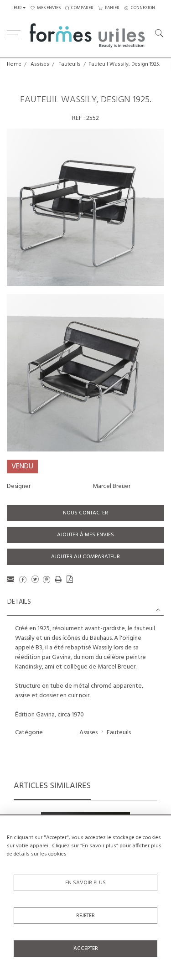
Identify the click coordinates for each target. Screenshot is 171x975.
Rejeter (85, 915)
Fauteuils (69, 64)
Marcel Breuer (111, 486)
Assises (40, 64)
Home (14, 64)
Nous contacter (85, 513)
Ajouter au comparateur (85, 556)
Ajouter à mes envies (85, 534)
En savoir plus (85, 882)
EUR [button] (18, 8)
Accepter (85, 948)
